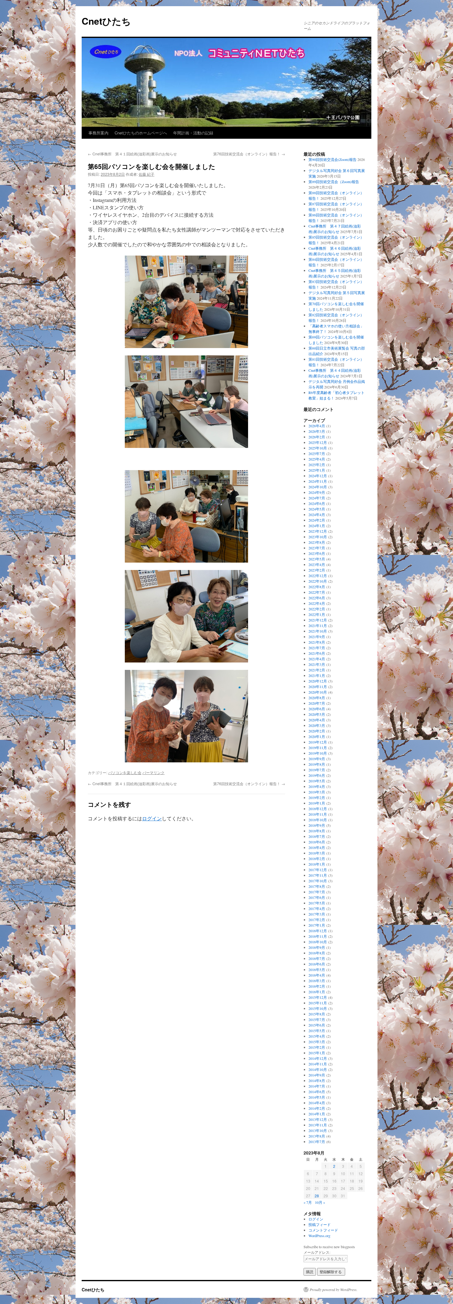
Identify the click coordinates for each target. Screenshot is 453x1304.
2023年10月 (317, 536)
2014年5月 (316, 1097)
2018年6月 (316, 841)
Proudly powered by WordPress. (333, 1289)
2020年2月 (316, 730)
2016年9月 (316, 947)
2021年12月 (317, 619)
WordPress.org (319, 1235)
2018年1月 (316, 864)
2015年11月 (317, 1002)
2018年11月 (317, 814)
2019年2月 (316, 797)
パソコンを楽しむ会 (124, 772)
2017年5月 (316, 902)
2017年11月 (317, 875)
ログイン (152, 818)
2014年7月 (316, 1086)
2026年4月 (316, 425)
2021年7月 (316, 647)
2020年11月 (317, 686)
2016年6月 (316, 964)
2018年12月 (317, 808)
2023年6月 (316, 553)
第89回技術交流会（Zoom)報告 (333, 181)
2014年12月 (317, 1058)
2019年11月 (317, 747)
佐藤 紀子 (146, 174)
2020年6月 (316, 708)
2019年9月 (316, 758)
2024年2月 (316, 520)
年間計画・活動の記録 (193, 133)
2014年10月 (317, 1069)
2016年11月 (317, 936)
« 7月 (308, 1202)
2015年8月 (316, 1013)
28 (317, 1195)
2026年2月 (316, 436)
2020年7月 (316, 703)
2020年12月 (317, 681)
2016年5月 (316, 969)
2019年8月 (316, 764)
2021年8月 (316, 642)
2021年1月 (316, 675)
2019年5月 (316, 780)
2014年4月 (316, 1102)
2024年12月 (317, 475)
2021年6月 (316, 653)
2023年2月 (316, 570)
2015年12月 (317, 997)
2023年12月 (317, 531)
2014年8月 (316, 1080)
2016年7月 (316, 958)
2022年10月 (317, 581)
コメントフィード (323, 1230)
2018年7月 (316, 836)
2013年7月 (316, 1141)
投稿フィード (319, 1224)
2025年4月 (316, 459)
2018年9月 (316, 825)
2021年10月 (317, 631)
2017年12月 (317, 869)
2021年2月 (316, 669)
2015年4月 (316, 1036)
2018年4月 (316, 847)
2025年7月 (316, 453)
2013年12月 (317, 1119)
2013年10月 (317, 1130)
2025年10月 (317, 447)
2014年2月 (316, 1108)
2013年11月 (317, 1124)
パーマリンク (153, 772)
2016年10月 (317, 941)
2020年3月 (316, 725)
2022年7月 (316, 592)
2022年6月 (316, 597)
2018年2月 (316, 858)
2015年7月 (316, 1019)
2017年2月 (316, 919)
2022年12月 (317, 575)
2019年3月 (316, 791)
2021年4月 (316, 658)
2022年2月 (316, 608)
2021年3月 (316, 664)
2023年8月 (316, 542)
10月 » (320, 1202)
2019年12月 (317, 742)
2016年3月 (316, 980)
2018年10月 (317, 819)
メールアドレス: (317, 1252)
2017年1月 (316, 925)
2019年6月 (316, 775)
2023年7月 (316, 547)
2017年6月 (316, 897)
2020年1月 (316, 736)
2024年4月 (316, 514)
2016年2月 (316, 986)
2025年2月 (316, 464)
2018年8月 (316, 830)
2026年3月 (316, 431)
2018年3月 (316, 853)
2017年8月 (316, 886)
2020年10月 (317, 692)
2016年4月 (316, 975)
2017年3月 (316, 914)
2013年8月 (316, 1136)
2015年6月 (316, 1025)
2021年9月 (316, 636)
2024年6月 (316, 503)
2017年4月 (316, 908)
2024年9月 (316, 492)
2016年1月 (316, 991)
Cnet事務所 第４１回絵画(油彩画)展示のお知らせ (132, 153)
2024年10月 (317, 486)
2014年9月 (316, 1074)
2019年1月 (316, 803)
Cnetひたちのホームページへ (141, 133)
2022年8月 (316, 586)
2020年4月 (316, 719)
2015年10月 (317, 1008)
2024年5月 (316, 508)
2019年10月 (317, 753)
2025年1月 (316, 470)
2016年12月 (317, 930)
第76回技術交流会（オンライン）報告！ (249, 153)
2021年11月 (317, 625)
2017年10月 (317, 880)
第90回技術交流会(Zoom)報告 (332, 159)
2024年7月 (316, 497)
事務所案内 (98, 133)
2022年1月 (316, 614)
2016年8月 (316, 952)
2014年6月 (316, 1091)
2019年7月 (316, 769)
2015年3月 (316, 1041)
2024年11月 (317, 481)
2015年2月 (316, 1047)
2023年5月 (316, 558)
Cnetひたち (106, 20)
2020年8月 (316, 697)
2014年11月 (317, 1063)
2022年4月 (316, 603)
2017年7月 (316, 891)
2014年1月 (316, 1113)
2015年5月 (316, 1030)
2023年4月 (316, 564)
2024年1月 (316, 525)
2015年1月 (316, 1052)
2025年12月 (317, 442)
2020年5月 (316, 714)
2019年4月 (316, 786)
